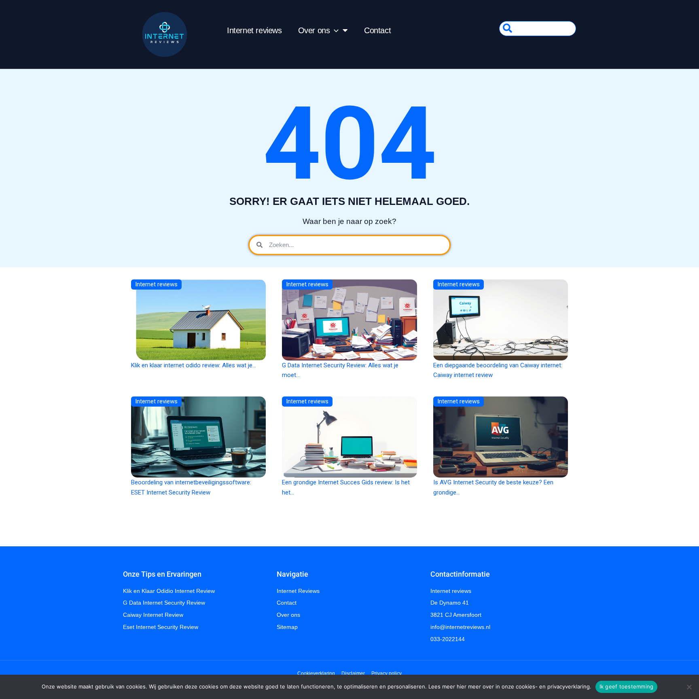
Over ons (314, 30)
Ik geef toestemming (626, 686)
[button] (334, 30)
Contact (377, 30)
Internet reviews (254, 30)
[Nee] (689, 687)
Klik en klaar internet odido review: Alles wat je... (193, 365)
